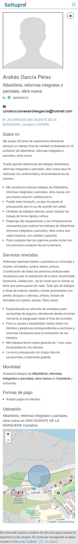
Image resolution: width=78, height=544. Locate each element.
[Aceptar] (51, 541)
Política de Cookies (24, 541)
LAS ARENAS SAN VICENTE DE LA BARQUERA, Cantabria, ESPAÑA (30, 122)
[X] (41, 541)
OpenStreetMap (67, 521)
